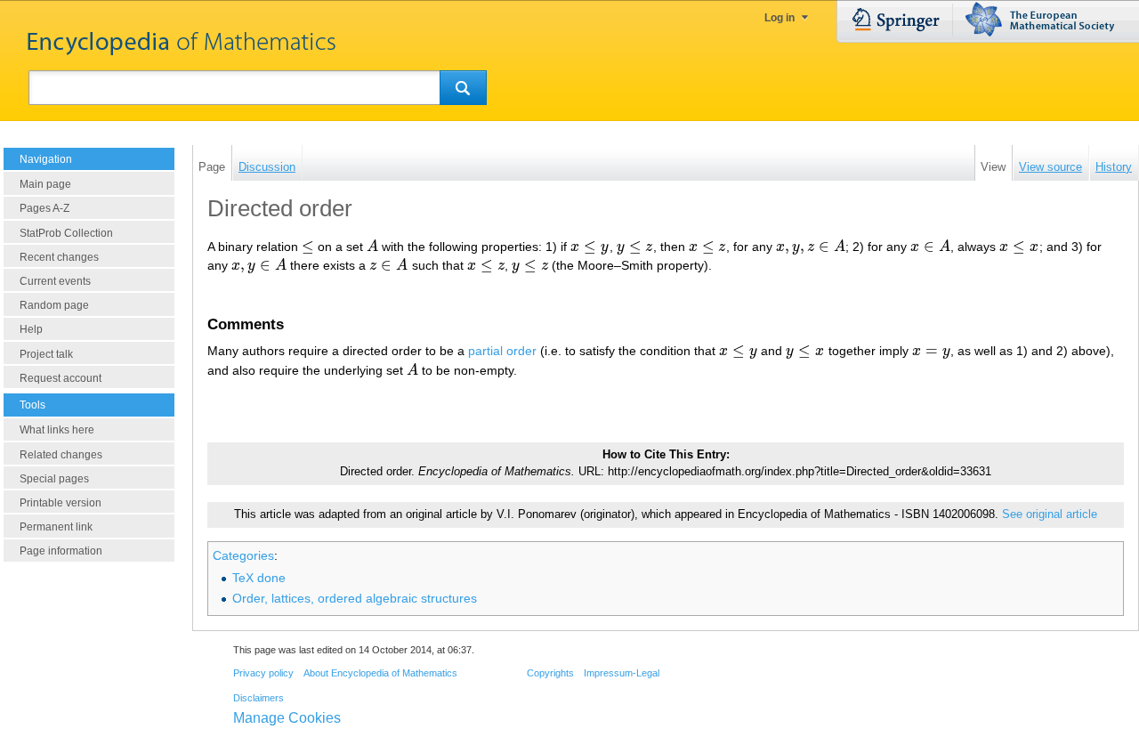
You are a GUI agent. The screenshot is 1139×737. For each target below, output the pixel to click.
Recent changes (59, 257)
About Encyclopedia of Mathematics (380, 673)
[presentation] (308, 246)
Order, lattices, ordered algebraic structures (354, 598)
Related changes (61, 455)
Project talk (46, 354)
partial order (502, 351)
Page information (61, 551)
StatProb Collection (66, 233)
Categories (243, 555)
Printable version (60, 503)
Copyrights (550, 673)
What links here (57, 430)
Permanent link (56, 527)
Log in (779, 18)
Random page (54, 305)
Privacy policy (263, 673)
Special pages (54, 479)
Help (31, 329)
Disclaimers (258, 697)
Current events (55, 281)
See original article (1049, 514)
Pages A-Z (44, 208)
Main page (45, 184)
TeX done (259, 578)
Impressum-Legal (621, 673)
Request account (60, 378)
